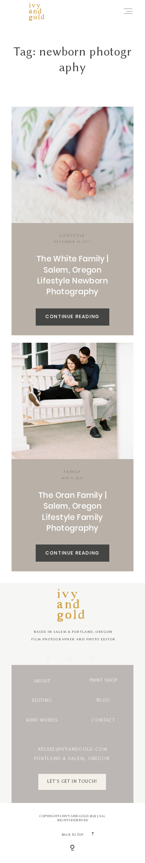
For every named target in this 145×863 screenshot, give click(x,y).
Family (72, 471)
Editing (42, 700)
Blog (103, 700)
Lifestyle (72, 235)
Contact (103, 720)
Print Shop (103, 680)
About (42, 681)
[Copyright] (72, 848)
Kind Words (42, 720)
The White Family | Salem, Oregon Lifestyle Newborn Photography (72, 275)
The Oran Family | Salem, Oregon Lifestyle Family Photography (72, 511)
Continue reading (72, 316)
